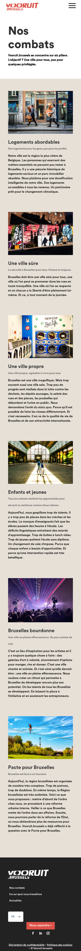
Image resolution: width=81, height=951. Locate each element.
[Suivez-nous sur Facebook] (33, 933)
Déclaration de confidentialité (26, 945)
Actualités (15, 900)
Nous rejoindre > (40, 925)
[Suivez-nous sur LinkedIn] (40, 933)
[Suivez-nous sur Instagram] (48, 933)
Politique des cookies (59, 945)
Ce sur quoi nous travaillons (25, 894)
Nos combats (17, 888)
